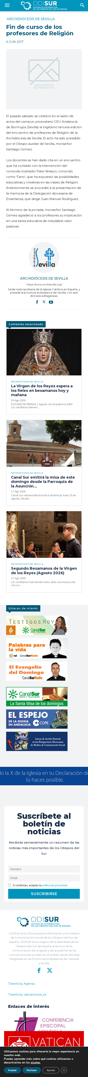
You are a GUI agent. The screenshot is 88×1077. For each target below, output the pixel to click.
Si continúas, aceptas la (39, 885)
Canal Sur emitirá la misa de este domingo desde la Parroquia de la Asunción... (43, 481)
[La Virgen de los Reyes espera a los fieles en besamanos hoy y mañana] (44, 352)
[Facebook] (37, 302)
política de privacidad (54, 885)
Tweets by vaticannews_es (27, 994)
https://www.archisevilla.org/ (44, 284)
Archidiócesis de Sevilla (31, 19)
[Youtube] (51, 302)
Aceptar (12, 1070)
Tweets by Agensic (21, 984)
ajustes (35, 1062)
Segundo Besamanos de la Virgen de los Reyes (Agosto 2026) (44, 570)
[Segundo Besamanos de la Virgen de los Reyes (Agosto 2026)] (44, 534)
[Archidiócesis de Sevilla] (44, 257)
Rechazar (32, 1070)
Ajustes (51, 1070)
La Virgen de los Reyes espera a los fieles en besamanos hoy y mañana (42, 390)
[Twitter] (44, 302)
